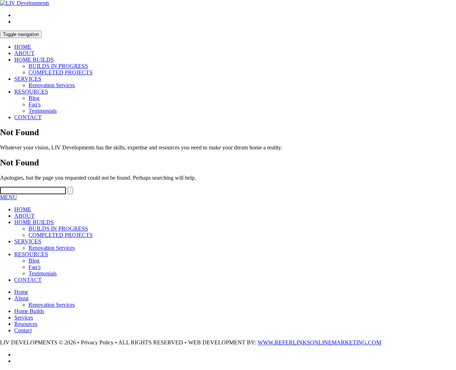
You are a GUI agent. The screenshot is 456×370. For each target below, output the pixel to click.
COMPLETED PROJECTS (60, 72)
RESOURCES (31, 92)
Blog (34, 98)
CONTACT (28, 117)
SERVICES (27, 79)
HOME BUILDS (34, 60)
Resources (25, 324)
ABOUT (24, 53)
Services (23, 317)
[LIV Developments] (24, 3)
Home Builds (29, 311)
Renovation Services (51, 85)
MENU (8, 197)
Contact (23, 330)
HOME (22, 47)
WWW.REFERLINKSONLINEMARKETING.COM (319, 342)
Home (21, 292)
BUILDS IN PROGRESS (58, 66)
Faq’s (34, 104)
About (21, 298)
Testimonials (42, 111)
